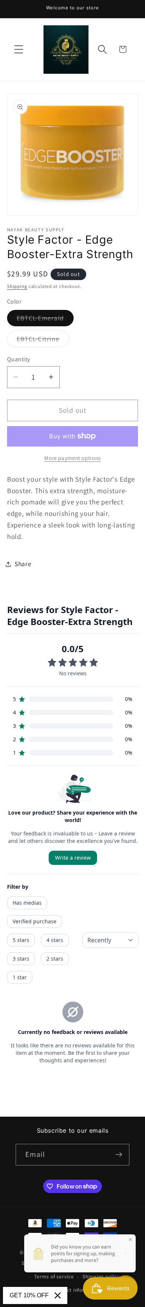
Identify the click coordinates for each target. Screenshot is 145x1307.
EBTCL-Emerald (45, 319)
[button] (19, 49)
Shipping (17, 286)
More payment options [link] (72, 457)
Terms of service (54, 1276)
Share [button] (23, 563)
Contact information (77, 1290)
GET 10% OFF (29, 1295)
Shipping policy (101, 1276)
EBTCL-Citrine (43, 340)
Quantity (18, 359)
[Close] (58, 1295)
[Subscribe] (119, 1154)
